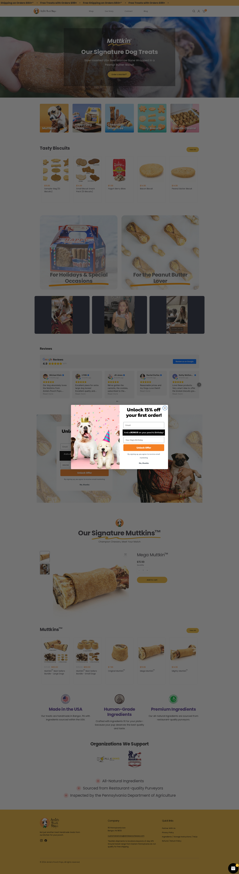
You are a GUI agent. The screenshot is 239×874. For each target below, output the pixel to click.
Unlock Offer (144, 447)
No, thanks (144, 463)
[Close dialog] (165, 408)
